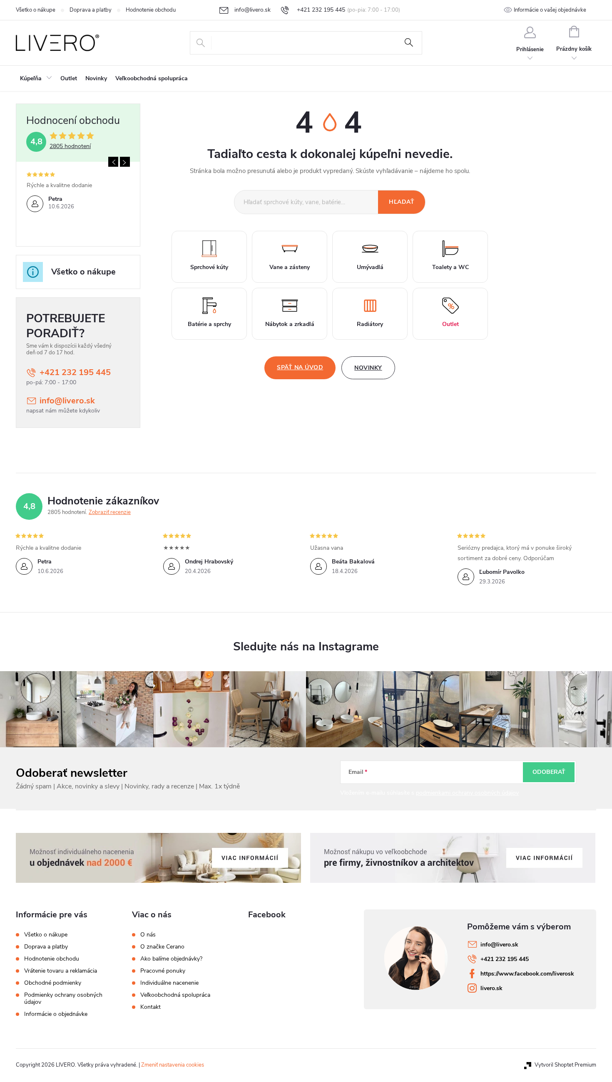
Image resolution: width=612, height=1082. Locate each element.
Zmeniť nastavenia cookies (172, 1065)
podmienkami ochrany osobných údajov (467, 793)
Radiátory (370, 324)
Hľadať (408, 43)
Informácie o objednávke (55, 1014)
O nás (148, 934)
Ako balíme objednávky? (171, 959)
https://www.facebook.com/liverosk (527, 974)
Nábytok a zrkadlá (289, 324)
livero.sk (491, 988)
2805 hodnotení (70, 146)
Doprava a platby (91, 10)
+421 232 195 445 (75, 372)
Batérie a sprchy (209, 324)
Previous (113, 162)
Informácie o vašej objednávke (550, 10)
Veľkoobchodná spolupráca (175, 995)
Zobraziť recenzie (110, 512)
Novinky (368, 368)
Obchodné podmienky (52, 983)
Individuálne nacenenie (169, 983)
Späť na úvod (300, 367)
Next (125, 162)
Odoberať (548, 772)
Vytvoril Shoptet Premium (565, 1065)
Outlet (450, 324)
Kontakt (150, 1007)
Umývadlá (370, 267)
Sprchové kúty (209, 267)
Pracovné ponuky (162, 971)
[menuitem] (36, 78)
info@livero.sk (67, 400)
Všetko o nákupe (35, 10)
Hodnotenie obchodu (151, 10)
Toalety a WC (450, 267)
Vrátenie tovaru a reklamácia (60, 971)
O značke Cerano (162, 947)
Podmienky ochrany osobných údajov (63, 998)
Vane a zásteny (289, 267)
